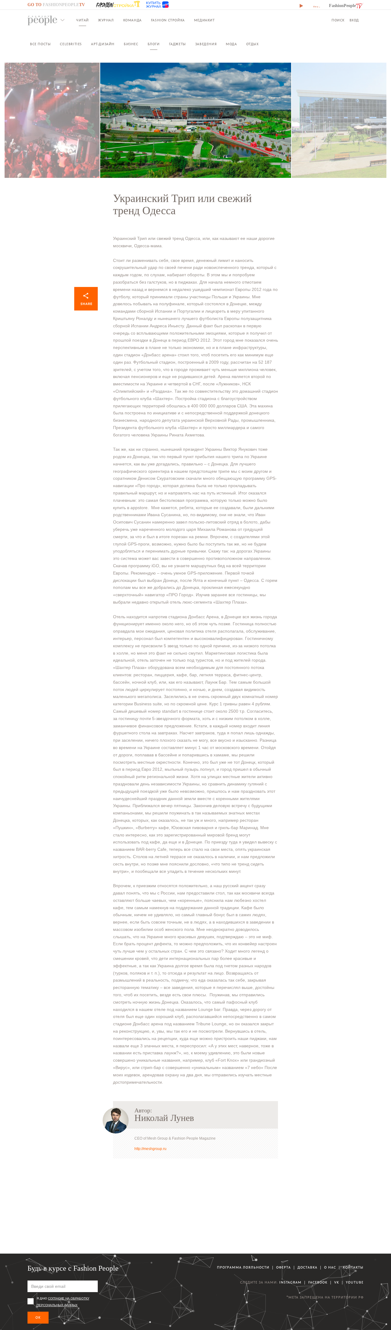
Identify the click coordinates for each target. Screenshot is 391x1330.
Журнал (106, 20)
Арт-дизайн (103, 44)
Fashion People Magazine (42, 20)
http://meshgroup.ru (150, 1149)
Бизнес (131, 44)
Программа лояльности (243, 1267)
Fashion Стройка (168, 20)
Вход (354, 20)
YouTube (355, 1282)
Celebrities (71, 44)
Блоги (154, 44)
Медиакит (204, 20)
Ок (38, 1318)
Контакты (353, 1267)
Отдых (252, 44)
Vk (336, 1282)
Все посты (40, 44)
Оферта (283, 1267)
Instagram (290, 1282)
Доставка (307, 1267)
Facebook (317, 1282)
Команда (132, 20)
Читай (82, 20)
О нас (330, 1267)
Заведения (206, 44)
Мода (231, 44)
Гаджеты (177, 44)
